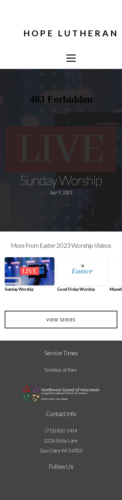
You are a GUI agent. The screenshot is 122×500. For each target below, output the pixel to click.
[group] (29, 276)
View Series (60, 319)
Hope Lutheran (71, 33)
